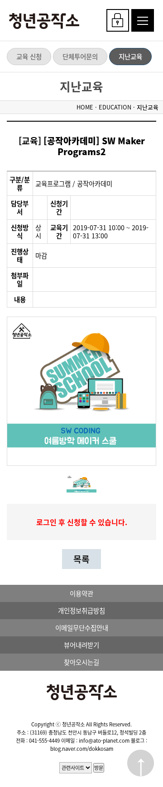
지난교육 (130, 57)
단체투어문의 (80, 57)
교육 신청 (29, 57)
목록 (81, 559)
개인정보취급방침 (81, 611)
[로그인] (117, 20)
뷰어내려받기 (81, 645)
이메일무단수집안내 (81, 628)
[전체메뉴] (142, 20)
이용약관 (81, 593)
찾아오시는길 (81, 662)
